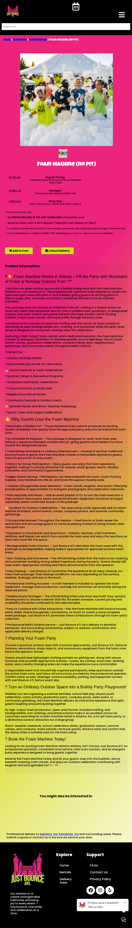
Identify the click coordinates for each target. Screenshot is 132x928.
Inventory (20, 40)
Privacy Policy (100, 879)
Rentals (65, 872)
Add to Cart (20, 251)
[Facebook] (90, 890)
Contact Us (99, 872)
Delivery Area (66, 881)
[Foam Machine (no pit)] (63, 153)
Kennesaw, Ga (69, 834)
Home (7, 40)
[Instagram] (100, 890)
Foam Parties (38, 40)
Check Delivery (59, 251)
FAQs (94, 865)
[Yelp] (109, 890)
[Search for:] (66, 26)
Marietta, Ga (48, 834)
